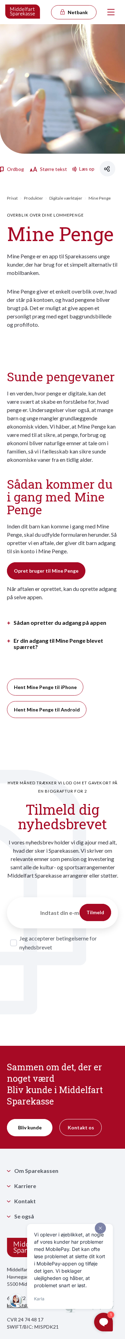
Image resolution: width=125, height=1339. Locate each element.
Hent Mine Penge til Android (47, 709)
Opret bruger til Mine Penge (46, 571)
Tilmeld (95, 912)
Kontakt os (81, 1127)
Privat (12, 198)
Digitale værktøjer (65, 198)
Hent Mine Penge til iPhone (45, 687)
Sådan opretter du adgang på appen (60, 623)
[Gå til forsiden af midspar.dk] (23, 12)
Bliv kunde (30, 1127)
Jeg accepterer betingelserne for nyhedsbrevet (58, 942)
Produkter (33, 198)
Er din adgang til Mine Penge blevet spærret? (58, 644)
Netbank (77, 12)
